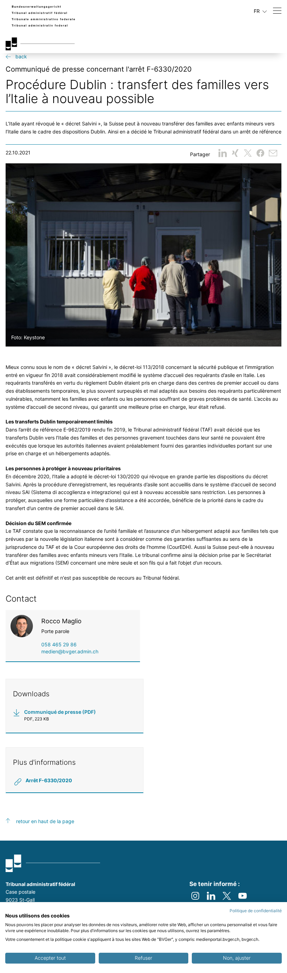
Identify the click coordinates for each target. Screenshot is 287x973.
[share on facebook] (260, 153)
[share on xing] (235, 153)
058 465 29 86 (59, 644)
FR (257, 11)
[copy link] (273, 153)
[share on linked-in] (222, 153)
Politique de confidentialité (256, 910)
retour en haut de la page (45, 821)
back (21, 56)
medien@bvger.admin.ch (69, 651)
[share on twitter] (248, 153)
